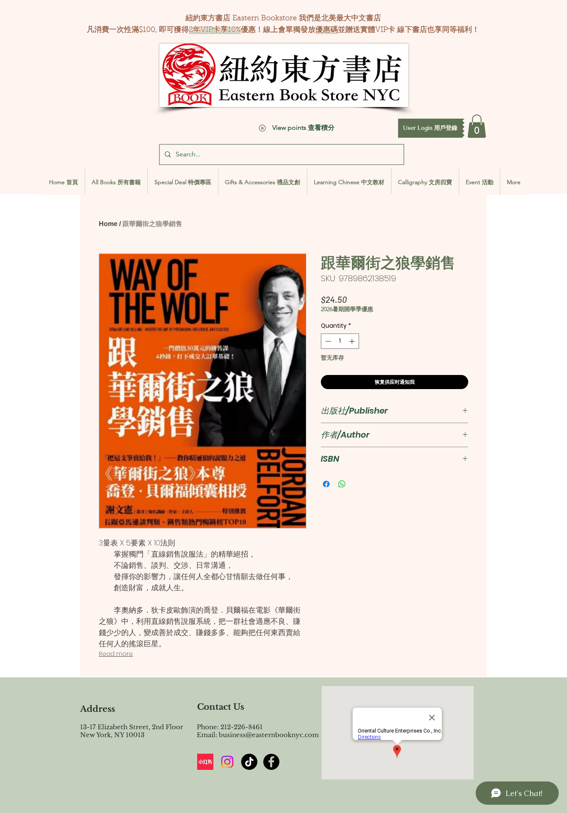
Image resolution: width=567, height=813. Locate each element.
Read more (116, 654)
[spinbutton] (339, 341)
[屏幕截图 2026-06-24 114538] (205, 762)
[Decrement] (327, 341)
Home (108, 223)
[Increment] (352, 341)
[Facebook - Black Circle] (271, 762)
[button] (430, 128)
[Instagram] (227, 762)
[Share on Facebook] (326, 484)
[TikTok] (249, 762)
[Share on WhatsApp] (342, 484)
